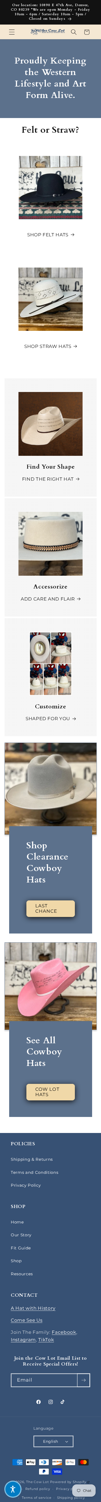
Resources (22, 1273)
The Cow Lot (37, 1482)
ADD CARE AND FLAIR (48, 599)
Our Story (21, 1234)
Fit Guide (21, 1247)
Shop (16, 1260)
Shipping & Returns (32, 1159)
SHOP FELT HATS (47, 234)
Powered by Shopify (69, 1482)
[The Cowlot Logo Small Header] (47, 32)
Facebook (64, 1332)
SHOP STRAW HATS (47, 346)
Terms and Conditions (34, 1172)
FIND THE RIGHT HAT (48, 479)
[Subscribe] (83, 1380)
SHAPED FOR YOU (48, 718)
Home (17, 1222)
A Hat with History (33, 1308)
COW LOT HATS (47, 1092)
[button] (11, 32)
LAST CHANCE (46, 908)
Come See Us (26, 1320)
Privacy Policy (26, 1185)
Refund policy (37, 1489)
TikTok (46, 1339)
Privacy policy (69, 1489)
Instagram (23, 1339)
